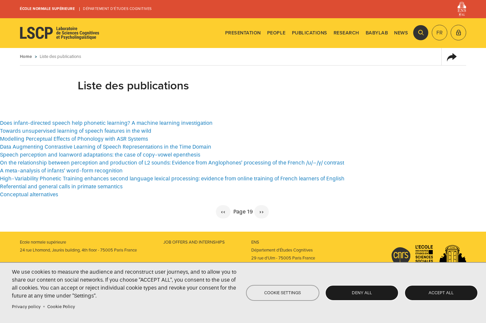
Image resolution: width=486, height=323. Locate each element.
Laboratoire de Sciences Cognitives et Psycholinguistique (59, 33)
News (401, 33)
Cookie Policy (61, 306)
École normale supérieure (47, 9)
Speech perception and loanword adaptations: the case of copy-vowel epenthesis (100, 155)
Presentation (243, 33)
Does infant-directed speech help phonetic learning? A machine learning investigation (106, 123)
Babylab (377, 33)
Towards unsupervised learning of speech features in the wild (75, 131)
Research (346, 33)
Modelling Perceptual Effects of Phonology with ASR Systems (74, 139)
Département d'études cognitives (117, 9)
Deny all (362, 293)
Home (26, 56)
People (276, 33)
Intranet (458, 32)
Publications (309, 33)
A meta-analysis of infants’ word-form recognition (61, 170)
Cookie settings (282, 293)
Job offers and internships (194, 242)
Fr (439, 32)
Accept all (441, 293)
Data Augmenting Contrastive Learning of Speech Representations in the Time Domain (105, 147)
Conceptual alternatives (29, 194)
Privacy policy (26, 306)
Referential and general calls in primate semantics (61, 186)
